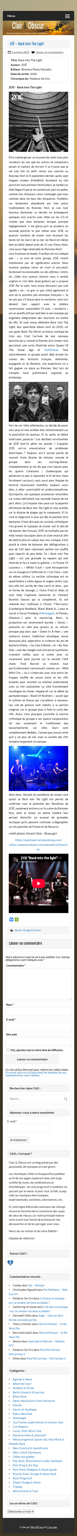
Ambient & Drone (23, 1388)
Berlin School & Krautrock (28, 1392)
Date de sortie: (20, 74)
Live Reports (20, 1426)
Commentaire (15, 965)
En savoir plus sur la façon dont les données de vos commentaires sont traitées (36, 1074)
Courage (52, 1527)
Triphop (17, 1486)
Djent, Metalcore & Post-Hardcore (34, 1400)
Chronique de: (20, 78)
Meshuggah (47, 613)
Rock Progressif (22, 1478)
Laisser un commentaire (49, 52)
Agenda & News (22, 1379)
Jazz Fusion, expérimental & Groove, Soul (38, 1422)
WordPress (37, 1527)
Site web (11, 1034)
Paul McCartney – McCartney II (46, 1358)
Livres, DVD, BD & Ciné (27, 1431)
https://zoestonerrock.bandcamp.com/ (38, 840)
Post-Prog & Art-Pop (25, 1465)
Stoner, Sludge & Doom (27, 930)
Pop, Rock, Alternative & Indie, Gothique (37, 1461)
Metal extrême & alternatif (29, 1435)
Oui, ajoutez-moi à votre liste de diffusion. (36, 1050)
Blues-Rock (20, 1396)
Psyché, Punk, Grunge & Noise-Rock (34, 1474)
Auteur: (16, 64)
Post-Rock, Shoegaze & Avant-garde (35, 1469)
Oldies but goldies (24, 1456)
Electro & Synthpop (24, 1409)
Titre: (14, 60)
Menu (11, 16)
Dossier (17, 1405)
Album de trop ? (22, 1383)
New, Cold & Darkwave (27, 1452)
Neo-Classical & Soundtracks (30, 1448)
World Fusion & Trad (25, 1491)
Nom (10, 1004)
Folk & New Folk (22, 1413)
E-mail (11, 1019)
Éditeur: (16, 69)
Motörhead (51, 350)
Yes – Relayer (36, 1285)
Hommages (20, 1418)
